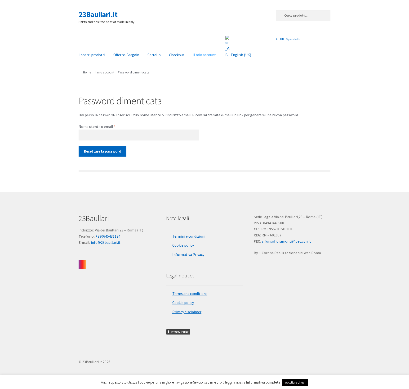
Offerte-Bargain (126, 54)
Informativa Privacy (188, 254)
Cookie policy (183, 245)
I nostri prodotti (92, 54)
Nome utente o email (105, 126)
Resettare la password (102, 151)
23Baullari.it (98, 14)
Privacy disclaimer (186, 311)
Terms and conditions (189, 293)
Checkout (176, 54)
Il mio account (204, 54)
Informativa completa (263, 382)
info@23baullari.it (105, 242)
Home (87, 72)
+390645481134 (107, 236)
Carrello (154, 54)
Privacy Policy (179, 331)
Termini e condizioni (188, 236)
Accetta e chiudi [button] (295, 382)
